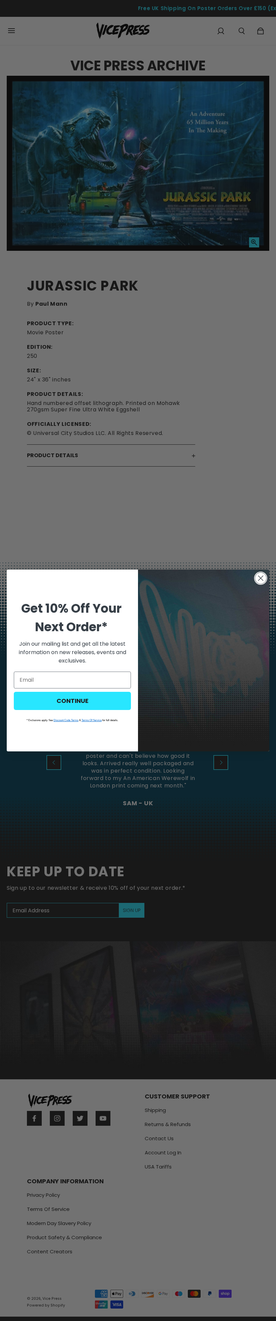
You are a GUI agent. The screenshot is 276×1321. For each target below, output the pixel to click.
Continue (73, 701)
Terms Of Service (91, 720)
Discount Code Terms (66, 720)
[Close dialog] (261, 578)
